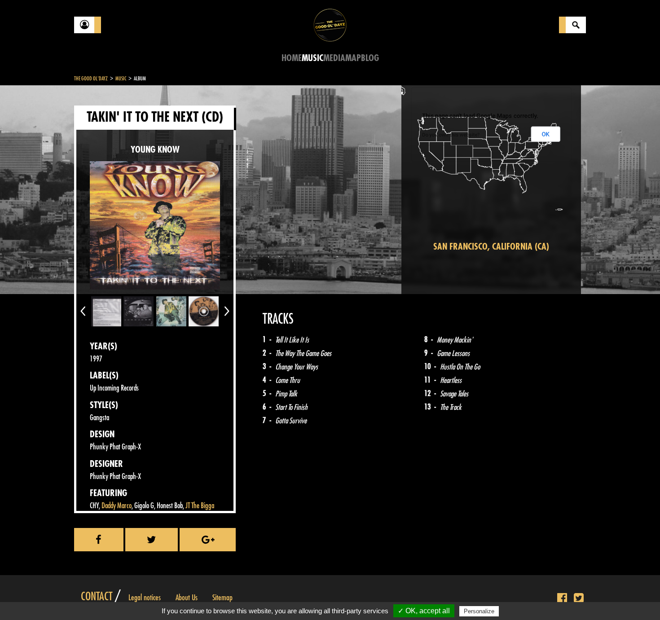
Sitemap (222, 598)
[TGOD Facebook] (562, 598)
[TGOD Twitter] (579, 598)
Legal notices (144, 598)
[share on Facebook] (98, 539)
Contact (96, 596)
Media (334, 58)
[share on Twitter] (151, 539)
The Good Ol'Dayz (91, 78)
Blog (370, 58)
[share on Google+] (208, 539)
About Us (187, 598)
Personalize (479, 611)
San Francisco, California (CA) (491, 246)
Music (312, 58)
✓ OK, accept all (424, 611)
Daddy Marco (116, 506)
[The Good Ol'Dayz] (330, 24)
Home (292, 58)
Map (353, 58)
